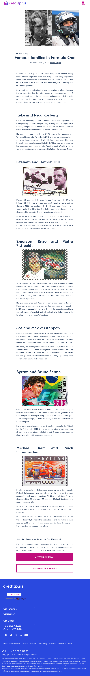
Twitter (11, 635)
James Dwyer (55, 63)
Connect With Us (12, 629)
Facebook (6, 635)
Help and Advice (12, 626)
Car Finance (10, 609)
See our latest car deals (44, 568)
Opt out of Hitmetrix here (12, 644)
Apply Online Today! (44, 557)
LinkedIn (21, 635)
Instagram (16, 635)
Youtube (26, 635)
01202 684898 (20, 651)
